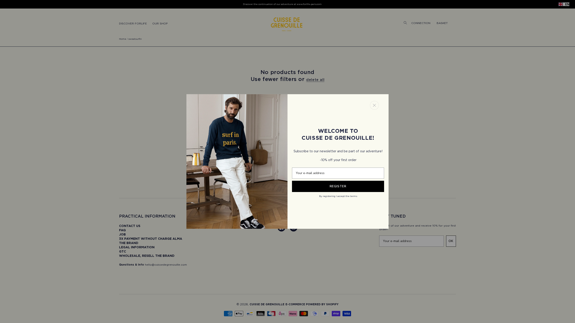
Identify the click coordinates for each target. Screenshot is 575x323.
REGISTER (338, 186)
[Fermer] (374, 105)
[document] (287, 161)
